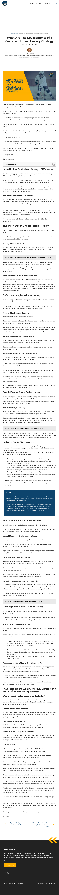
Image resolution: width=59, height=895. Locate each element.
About (41, 3)
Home (12, 33)
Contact (48, 3)
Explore (32, 3)
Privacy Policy (40, 883)
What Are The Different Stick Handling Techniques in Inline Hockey (40, 825)
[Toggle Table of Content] (53, 164)
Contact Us (10, 865)
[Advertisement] (29, 18)
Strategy (16, 33)
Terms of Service (50, 883)
